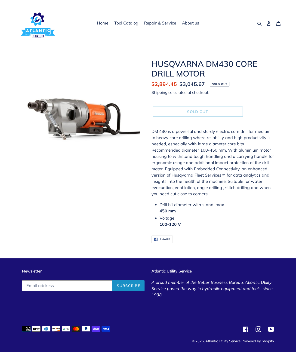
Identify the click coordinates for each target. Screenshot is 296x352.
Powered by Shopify (258, 341)
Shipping (159, 92)
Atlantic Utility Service (222, 341)
